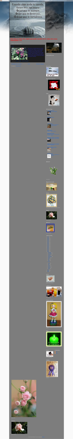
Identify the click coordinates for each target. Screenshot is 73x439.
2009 (48, 270)
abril (49, 264)
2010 (48, 251)
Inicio (29, 64)
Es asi (12, 46)
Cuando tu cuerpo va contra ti (51, 131)
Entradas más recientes (16, 64)
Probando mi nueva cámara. (55, 138)
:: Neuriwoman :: (50, 123)
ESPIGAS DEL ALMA (50, 133)
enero (49, 268)
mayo (49, 263)
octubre (49, 255)
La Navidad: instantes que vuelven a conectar (55, 125)
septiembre (50, 256)
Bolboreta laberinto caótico (52, 147)
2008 (48, 271)
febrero (49, 267)
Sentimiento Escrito (50, 117)
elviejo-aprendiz (50, 153)
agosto (49, 257)
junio (49, 260)
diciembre (49, 252)
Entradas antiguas (40, 64)
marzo (49, 265)
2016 (48, 243)
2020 (48, 238)
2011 (48, 250)
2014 (48, 246)
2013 (48, 247)
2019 (48, 239)
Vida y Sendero (49, 130)
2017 (48, 242)
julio (49, 259)
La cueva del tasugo (50, 110)
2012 (48, 248)
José (56, 351)
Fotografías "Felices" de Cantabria (53, 137)
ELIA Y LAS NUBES (54, 111)
